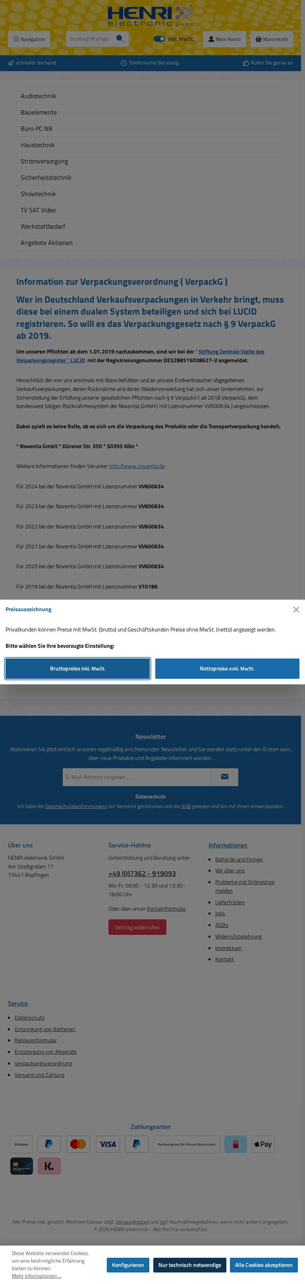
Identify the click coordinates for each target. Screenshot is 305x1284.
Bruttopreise (78, 668)
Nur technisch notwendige (189, 1265)
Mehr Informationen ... (37, 1276)
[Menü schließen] (296, 610)
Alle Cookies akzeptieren (264, 1265)
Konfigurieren (128, 1265)
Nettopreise (227, 668)
